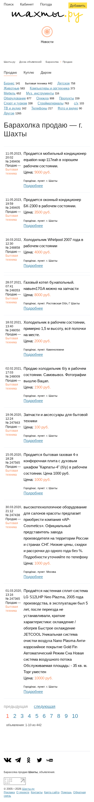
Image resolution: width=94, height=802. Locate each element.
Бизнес (9, 83)
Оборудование (15, 98)
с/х (76, 103)
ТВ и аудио (12, 108)
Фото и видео (68, 108)
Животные (11, 88)
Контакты (37, 792)
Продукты (66, 98)
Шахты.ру (9, 61)
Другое (9, 113)
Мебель (10, 93)
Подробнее (33, 186)
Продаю (67, 61)
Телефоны (39, 108)
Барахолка (52, 61)
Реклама (9, 792)
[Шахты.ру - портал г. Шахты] (47, 21)
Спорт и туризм (15, 103)
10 (75, 716)
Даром (46, 72)
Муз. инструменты (40, 93)
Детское (63, 83)
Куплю (29, 72)
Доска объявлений (30, 61)
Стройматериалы (50, 103)
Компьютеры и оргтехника (49, 88)
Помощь (66, 792)
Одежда (42, 98)
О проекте (22, 792)
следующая (44, 706)
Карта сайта (51, 792)
